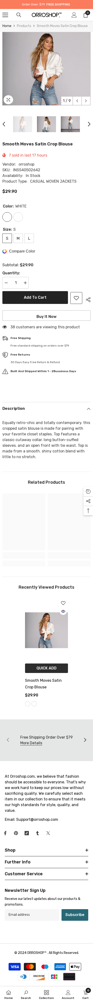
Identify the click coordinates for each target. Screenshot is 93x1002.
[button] (77, 101)
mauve (34, 703)
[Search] (19, 15)
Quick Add (46, 668)
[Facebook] (5, 833)
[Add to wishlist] (76, 298)
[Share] (86, 299)
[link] (23, 555)
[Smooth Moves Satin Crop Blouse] (46, 630)
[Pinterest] (16, 833)
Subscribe (74, 914)
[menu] (5, 15)
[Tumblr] (37, 833)
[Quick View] (63, 611)
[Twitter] (48, 833)
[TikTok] (26, 833)
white (27, 703)
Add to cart (35, 297)
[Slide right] (85, 740)
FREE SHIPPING (58, 4)
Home (6, 26)
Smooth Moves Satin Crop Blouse (43, 683)
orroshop (26, 164)
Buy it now (46, 316)
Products (24, 26)
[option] (46, 68)
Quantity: (11, 273)
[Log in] (74, 15)
